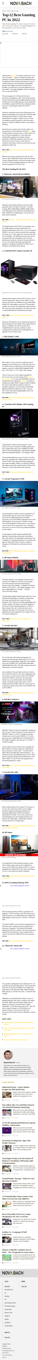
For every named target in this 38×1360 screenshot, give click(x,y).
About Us (4, 1357)
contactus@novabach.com (8, 1350)
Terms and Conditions (7, 1355)
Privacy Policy (5, 1352)
